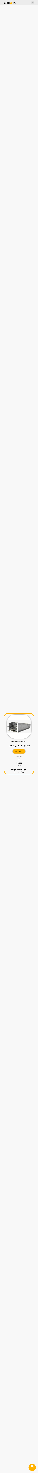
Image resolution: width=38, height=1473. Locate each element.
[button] (32, 2)
